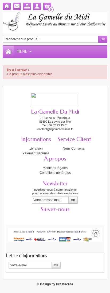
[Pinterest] (64, 217)
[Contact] (17, 6)
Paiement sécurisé (35, 153)
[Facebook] (36, 217)
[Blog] (73, 217)
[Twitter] (45, 217)
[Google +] (55, 217)
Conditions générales (55, 173)
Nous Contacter (74, 148)
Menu (22, 51)
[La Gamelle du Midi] (55, 22)
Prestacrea (64, 284)
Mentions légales (55, 168)
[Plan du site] (27, 6)
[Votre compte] (37, 6)
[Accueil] (6, 6)
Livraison (36, 148)
